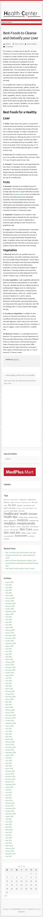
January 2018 (9, 774)
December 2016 (10, 808)
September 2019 (10, 723)
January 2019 (9, 744)
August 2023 (9, 614)
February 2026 (10, 598)
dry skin (12, 505)
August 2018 (9, 755)
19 (17, 885)
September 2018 (10, 752)
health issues (28, 513)
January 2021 (9, 694)
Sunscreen (21, 535)
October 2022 (9, 641)
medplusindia (26, 523)
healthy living (32, 517)
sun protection (9, 536)
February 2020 (10, 710)
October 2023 (9, 609)
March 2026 (9, 595)
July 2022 (8, 649)
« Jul (5, 896)
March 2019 (9, 739)
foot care (19, 508)
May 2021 (8, 683)
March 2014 (9, 846)
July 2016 (8, 819)
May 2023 (8, 622)
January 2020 (9, 713)
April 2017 (8, 798)
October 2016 (9, 811)
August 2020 (9, 699)
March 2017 (9, 800)
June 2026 (8, 587)
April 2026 (8, 593)
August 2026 (9, 582)
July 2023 (8, 617)
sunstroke (31, 536)
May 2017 (8, 795)
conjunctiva (22, 499)
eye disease (27, 505)
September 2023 (10, 611)
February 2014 (10, 848)
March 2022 (9, 659)
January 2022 (9, 665)
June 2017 (8, 792)
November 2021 (10, 670)
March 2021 (9, 689)
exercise (19, 505)
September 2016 (10, 814)
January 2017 (9, 806)
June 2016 (8, 822)
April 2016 (8, 827)
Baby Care (6, 499)
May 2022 (8, 654)
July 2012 (8, 856)
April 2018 (8, 766)
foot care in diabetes (27, 508)
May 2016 (8, 824)
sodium (29, 533)
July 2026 (8, 585)
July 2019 (8, 728)
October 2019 (9, 720)
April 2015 (8, 832)
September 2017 (10, 784)
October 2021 (9, 673)
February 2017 (10, 803)
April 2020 (8, 705)
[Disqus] (21, 418)
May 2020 (8, 702)
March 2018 (9, 768)
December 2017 (10, 776)
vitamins (6, 539)
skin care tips (12, 532)
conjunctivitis (31, 499)
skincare (35, 530)
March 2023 (9, 627)
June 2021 (8, 681)
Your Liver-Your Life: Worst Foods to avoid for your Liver (20, 382)
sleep (23, 533)
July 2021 (8, 678)
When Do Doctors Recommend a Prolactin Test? (20, 560)
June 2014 (8, 838)
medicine (22, 520)
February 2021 (10, 691)
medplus (10, 523)
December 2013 (10, 854)
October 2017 (9, 782)
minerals (6, 526)
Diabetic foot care (26, 502)
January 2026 (9, 601)
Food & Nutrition (32, 44)
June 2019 (8, 731)
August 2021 (9, 675)
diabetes (7, 502)
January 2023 (9, 633)
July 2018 (8, 758)
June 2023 (8, 619)
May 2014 (8, 840)
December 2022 (10, 635)
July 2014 (8, 835)
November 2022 (10, 638)
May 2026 (8, 590)
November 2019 (10, 718)
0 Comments (9, 46)
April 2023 (8, 625)
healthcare (11, 513)
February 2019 (10, 742)
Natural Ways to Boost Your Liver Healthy (19, 375)
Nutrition (12, 526)
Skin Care (26, 529)
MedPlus (8, 44)
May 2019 (8, 734)
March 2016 (9, 830)
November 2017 (10, 779)
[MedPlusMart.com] (20, 469)
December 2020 (10, 697)
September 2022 (10, 643)
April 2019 (8, 736)
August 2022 (9, 646)
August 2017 (9, 787)
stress (34, 533)
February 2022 (10, 662)
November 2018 (10, 747)
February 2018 (10, 771)
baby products (14, 499)
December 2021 (10, 667)
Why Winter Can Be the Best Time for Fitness (20, 568)
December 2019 (10, 715)
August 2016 (9, 816)
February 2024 (10, 606)
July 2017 (8, 790)
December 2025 (10, 603)
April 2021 (8, 686)
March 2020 (9, 707)
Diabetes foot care (16, 502)
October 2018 (9, 750)
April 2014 (8, 843)
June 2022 (8, 651)
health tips (11, 517)
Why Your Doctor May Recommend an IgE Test (20, 552)
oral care (18, 526)
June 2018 (8, 760)
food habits (12, 508)
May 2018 (8, 763)
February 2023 (10, 630)
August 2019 (9, 726)
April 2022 (8, 657)
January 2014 (9, 851)
